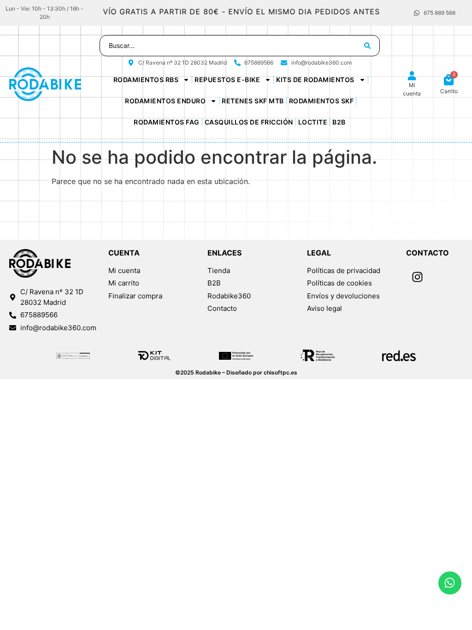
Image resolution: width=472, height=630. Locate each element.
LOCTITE (313, 122)
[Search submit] (367, 45)
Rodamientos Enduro (165, 101)
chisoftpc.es (280, 372)
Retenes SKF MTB (253, 101)
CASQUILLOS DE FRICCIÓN (249, 122)
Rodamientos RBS (146, 79)
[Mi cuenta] (412, 76)
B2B (339, 122)
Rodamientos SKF (321, 101)
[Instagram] (417, 277)
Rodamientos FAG (167, 122)
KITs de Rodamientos (315, 79)
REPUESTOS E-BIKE (227, 79)
